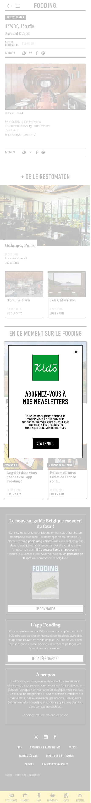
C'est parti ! (45, 443)
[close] (76, 352)
